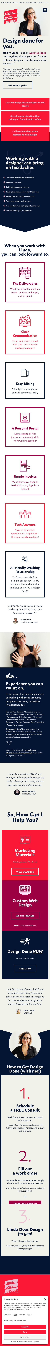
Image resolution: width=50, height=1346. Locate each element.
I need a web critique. (25, 925)
